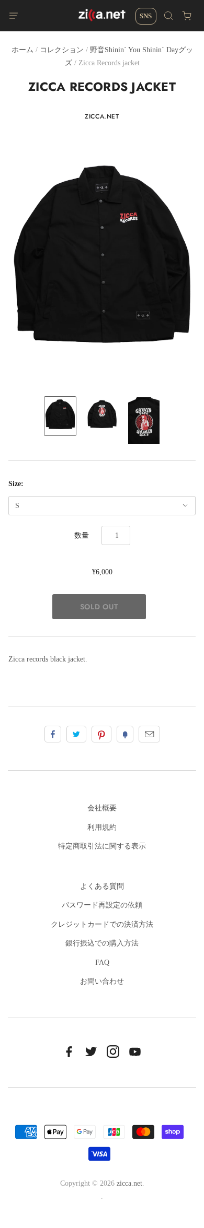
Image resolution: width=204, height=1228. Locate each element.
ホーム (22, 50)
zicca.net (102, 116)
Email (149, 734)
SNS (146, 16)
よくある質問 (102, 886)
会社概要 (102, 808)
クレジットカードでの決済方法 (102, 924)
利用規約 (102, 827)
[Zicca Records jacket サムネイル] (60, 416)
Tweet (76, 734)
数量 (81, 535)
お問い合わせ (102, 981)
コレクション (62, 50)
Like (52, 734)
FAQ (102, 962)
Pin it (101, 734)
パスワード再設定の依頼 (102, 905)
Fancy (125, 734)
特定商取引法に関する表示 (102, 846)
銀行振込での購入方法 (102, 943)
